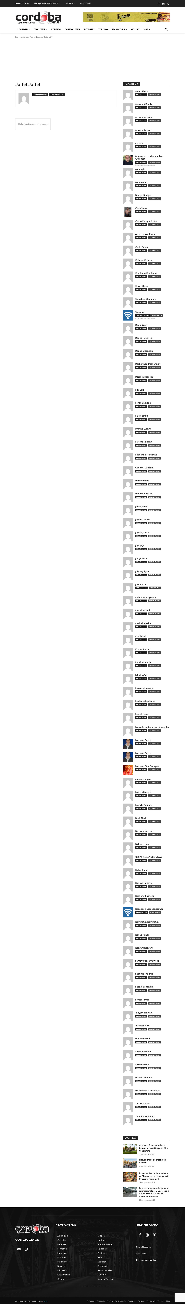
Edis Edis (139, 389)
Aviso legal (141, 1253)
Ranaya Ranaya (143, 883)
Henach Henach (143, 493)
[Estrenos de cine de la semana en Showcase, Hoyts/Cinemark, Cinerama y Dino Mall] (130, 1177)
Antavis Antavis (143, 130)
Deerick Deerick (143, 338)
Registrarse (85, 3)
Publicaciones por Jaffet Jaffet (41, 37)
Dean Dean (141, 325)
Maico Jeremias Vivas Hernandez (152, 727)
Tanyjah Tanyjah (143, 1012)
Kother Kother (142, 649)
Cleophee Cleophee (145, 299)
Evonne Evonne (143, 428)
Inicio (17, 37)
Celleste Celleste (144, 260)
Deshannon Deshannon (147, 363)
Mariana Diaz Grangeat (147, 766)
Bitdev (45, 1301)
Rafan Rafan (141, 870)
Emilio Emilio (141, 415)
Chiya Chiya (141, 286)
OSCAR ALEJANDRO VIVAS (148, 857)
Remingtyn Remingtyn (147, 921)
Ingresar (70, 3)
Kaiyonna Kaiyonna (145, 597)
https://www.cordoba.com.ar (145, 318)
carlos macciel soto (145, 234)
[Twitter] (168, 4)
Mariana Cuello (143, 740)
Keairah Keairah (143, 623)
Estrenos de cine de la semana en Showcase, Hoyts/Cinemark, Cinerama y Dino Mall (154, 1176)
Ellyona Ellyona (143, 402)
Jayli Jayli (139, 545)
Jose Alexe (140, 584)
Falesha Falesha (143, 441)
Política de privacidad (146, 1260)
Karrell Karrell (142, 610)
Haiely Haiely (142, 480)
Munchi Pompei (143, 805)
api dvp (139, 143)
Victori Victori (142, 1064)
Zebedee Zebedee (144, 1116)
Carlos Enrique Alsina (146, 221)
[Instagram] (163, 4)
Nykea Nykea (142, 844)
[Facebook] (159, 4)
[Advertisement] (92, 60)
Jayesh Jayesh (142, 532)
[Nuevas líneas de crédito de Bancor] (130, 1163)
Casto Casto (141, 247)
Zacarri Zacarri (142, 1103)
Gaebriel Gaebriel (144, 467)
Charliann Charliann (146, 273)
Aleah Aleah (141, 91)
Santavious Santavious (147, 960)
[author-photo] (25, 98)
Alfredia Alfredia (143, 104)
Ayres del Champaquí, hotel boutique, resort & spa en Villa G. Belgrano (153, 1148)
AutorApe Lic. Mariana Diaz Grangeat (149, 157)
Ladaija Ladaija (143, 662)
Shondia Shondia (144, 986)
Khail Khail (141, 636)
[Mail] (19, 1249)
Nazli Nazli (140, 818)
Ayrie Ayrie (141, 182)
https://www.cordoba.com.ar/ (145, 165)
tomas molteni (142, 1038)
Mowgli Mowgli (143, 792)
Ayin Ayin (140, 169)
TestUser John (142, 1025)
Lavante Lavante (144, 688)
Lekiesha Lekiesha (145, 701)
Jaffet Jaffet (141, 506)
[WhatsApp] (26, 1249)
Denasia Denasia (144, 351)
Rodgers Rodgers (144, 947)
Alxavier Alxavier (144, 117)
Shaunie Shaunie (144, 973)
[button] (166, 29)
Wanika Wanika (143, 1077)
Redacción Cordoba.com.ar (149, 908)
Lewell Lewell (142, 714)
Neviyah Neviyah (144, 831)
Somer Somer (142, 999)
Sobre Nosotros (143, 1247)
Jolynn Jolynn (142, 571)
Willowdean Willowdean (147, 1090)
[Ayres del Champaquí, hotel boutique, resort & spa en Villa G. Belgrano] (130, 1149)
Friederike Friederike (146, 454)
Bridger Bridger (143, 195)
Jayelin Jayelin (142, 519)
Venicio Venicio (143, 1051)
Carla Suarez (141, 208)
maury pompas (143, 779)
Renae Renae (142, 934)
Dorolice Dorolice (144, 376)
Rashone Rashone (144, 896)
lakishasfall (141, 675)
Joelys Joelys (141, 558)
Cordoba (139, 312)
